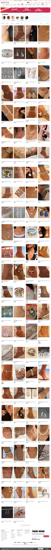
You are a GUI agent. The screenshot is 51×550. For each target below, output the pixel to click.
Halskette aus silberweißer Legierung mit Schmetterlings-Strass (18, 241)
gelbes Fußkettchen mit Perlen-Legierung (5, 381)
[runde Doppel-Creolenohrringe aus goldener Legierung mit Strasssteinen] (7, 212)
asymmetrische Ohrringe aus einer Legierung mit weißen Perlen (31, 42)
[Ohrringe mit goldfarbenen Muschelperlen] (31, 172)
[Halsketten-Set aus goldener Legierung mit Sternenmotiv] (31, 452)
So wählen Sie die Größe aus (4, 534)
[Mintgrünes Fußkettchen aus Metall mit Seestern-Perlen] (44, 331)
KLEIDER (26, 4)
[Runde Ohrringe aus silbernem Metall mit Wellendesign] (7, 331)
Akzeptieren (40, 548)
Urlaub (11, 4)
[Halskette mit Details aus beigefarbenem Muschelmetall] (19, 452)
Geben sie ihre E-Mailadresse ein (36, 536)
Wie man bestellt (12, 533)
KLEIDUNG (15, 4)
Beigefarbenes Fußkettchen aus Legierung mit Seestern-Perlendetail (18, 361)
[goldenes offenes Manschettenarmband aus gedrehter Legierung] (7, 352)
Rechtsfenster (26, 533)
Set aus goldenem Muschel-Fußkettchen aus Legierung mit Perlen (31, 422)
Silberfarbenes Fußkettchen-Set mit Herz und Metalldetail (42, 300)
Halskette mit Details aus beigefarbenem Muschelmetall (19, 461)
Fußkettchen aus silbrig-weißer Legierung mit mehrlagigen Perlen (6, 141)
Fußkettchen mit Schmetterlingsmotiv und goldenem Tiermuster (19, 402)
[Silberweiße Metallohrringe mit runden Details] (7, 311)
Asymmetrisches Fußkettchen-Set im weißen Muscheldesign (6, 300)
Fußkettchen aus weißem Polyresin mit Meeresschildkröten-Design (5, 280)
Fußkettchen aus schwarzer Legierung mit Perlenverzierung (18, 280)
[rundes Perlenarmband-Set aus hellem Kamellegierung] (31, 352)
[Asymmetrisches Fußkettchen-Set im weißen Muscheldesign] (7, 291)
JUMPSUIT (34, 4)
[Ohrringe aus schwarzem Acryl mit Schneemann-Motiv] (19, 53)
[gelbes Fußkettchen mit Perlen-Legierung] (7, 372)
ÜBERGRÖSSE (30, 4)
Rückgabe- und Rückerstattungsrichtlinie (5, 532)
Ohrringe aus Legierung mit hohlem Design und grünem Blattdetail (31, 300)
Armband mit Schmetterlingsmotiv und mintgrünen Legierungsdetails (43, 402)
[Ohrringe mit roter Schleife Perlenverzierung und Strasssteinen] (19, 512)
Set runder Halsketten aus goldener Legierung (30, 141)
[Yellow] (2, 383)
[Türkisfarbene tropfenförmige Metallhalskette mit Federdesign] (31, 311)
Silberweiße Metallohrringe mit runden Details (6, 320)
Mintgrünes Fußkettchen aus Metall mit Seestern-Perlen (43, 340)
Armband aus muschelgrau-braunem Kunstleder (43, 501)
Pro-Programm (18, 533)
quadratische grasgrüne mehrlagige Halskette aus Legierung (6, 441)
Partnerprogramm (19, 532)
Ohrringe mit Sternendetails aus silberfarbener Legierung (30, 62)
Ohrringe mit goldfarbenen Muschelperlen (30, 181)
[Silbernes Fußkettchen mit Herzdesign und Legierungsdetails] (19, 311)
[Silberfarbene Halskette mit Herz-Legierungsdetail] (31, 212)
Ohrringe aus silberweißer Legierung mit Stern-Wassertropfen (31, 402)
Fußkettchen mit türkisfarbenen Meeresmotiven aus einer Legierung (6, 461)
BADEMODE (22, 4)
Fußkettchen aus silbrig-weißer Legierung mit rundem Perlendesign (43, 261)
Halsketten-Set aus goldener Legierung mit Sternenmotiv (30, 461)
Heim (2, 6)
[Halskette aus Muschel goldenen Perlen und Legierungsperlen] (19, 492)
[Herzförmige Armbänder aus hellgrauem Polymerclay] (7, 53)
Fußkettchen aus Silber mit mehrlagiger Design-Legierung (43, 181)
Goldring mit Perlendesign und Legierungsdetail (18, 381)
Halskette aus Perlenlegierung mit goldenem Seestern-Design (7, 501)
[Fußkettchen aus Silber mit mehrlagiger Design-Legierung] (44, 172)
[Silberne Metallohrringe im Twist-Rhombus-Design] (7, 33)
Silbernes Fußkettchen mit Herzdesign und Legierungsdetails (18, 320)
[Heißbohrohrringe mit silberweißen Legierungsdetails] (19, 212)
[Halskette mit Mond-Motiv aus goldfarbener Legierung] (44, 33)
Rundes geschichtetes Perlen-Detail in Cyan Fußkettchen (42, 121)
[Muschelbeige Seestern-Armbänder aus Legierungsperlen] (31, 152)
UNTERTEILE (38, 4)
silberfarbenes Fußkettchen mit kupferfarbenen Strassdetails (31, 481)
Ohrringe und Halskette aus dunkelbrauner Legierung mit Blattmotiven (19, 441)
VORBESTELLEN (7, 4)
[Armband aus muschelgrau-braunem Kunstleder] (44, 492)
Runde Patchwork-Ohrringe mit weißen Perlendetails (43, 141)
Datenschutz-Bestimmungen (28, 532)
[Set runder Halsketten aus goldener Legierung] (31, 132)
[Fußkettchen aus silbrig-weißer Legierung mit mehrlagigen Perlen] (7, 132)
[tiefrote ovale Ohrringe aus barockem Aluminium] (7, 512)
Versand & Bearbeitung (3, 533)
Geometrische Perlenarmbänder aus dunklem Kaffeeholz (18, 300)
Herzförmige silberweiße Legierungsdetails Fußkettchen (42, 381)
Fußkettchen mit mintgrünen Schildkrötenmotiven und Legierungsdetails (43, 161)
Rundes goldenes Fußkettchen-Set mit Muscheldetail (19, 340)
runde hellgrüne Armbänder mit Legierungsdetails (6, 121)
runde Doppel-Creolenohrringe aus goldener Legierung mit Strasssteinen (7, 221)
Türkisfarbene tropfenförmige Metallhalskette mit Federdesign (31, 320)
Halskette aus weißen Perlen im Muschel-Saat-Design (43, 441)
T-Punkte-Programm (13, 534)
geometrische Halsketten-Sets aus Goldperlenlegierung (31, 441)
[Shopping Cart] (49, 2)
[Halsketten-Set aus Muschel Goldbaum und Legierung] (19, 472)
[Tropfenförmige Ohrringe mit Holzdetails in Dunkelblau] (44, 212)
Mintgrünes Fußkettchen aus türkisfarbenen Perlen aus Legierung (43, 82)
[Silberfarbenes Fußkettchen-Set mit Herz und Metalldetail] (44, 291)
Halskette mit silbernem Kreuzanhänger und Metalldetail (30, 261)
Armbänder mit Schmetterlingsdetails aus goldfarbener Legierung (19, 161)
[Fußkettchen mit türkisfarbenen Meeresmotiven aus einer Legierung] (7, 452)
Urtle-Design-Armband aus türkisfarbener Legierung (6, 161)
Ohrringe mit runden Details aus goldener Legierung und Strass (31, 82)
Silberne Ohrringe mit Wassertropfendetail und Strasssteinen (6, 261)
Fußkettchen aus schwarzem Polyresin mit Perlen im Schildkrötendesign (43, 320)
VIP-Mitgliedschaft (13, 535)
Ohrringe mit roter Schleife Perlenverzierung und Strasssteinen (19, 521)
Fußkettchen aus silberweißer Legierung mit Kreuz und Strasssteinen (7, 102)
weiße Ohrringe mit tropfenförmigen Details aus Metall (19, 421)
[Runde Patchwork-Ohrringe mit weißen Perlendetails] (44, 132)
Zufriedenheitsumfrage (19, 535)
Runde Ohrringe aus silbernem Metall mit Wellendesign (7, 340)
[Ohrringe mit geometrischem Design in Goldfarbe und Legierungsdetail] (44, 472)
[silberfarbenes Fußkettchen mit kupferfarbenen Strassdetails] (31, 472)
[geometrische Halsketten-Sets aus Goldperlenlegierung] (31, 432)
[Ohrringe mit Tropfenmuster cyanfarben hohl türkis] (44, 452)
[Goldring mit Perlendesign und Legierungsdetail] (19, 372)
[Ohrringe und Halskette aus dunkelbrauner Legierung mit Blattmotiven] (19, 432)
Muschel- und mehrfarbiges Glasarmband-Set (6, 181)
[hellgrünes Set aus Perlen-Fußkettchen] (44, 53)
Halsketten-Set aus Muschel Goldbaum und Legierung (19, 481)
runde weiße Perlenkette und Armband (42, 101)
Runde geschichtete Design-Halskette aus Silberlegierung (18, 141)
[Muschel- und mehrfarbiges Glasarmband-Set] (7, 172)
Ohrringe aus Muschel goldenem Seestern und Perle (19, 121)
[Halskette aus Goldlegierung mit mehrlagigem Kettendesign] (7, 472)
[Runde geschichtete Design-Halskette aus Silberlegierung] (19, 132)
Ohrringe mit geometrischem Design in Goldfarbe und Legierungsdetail (43, 481)
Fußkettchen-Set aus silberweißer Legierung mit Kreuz (43, 280)
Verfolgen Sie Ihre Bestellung (4, 535)
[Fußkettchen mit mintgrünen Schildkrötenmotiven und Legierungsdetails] (44, 152)
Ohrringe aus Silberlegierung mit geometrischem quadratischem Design (43, 361)
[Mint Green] (3, 383)
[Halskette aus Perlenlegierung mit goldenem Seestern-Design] (7, 492)
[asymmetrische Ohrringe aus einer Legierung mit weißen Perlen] (31, 33)
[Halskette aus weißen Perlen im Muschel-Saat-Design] (44, 432)
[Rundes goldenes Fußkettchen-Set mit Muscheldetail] (19, 331)
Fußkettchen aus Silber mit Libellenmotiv (30, 501)
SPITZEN (18, 4)
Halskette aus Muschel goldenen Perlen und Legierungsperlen (18, 501)
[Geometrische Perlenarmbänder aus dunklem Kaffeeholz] (19, 291)
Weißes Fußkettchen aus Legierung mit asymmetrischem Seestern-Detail (30, 280)
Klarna (11, 532)
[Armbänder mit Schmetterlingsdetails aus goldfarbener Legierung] (19, 152)
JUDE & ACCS (42, 4)
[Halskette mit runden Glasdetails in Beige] (31, 192)
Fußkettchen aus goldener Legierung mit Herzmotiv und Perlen (19, 42)
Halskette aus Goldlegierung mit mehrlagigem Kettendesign (6, 481)
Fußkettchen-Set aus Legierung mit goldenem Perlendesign (30, 120)
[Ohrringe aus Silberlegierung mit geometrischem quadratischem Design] (44, 352)
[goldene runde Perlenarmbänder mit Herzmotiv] (19, 192)
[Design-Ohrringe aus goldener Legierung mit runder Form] (31, 331)
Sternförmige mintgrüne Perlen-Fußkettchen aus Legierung (6, 201)
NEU (3, 4)
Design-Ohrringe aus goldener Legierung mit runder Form (31, 340)
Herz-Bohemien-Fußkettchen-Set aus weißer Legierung (19, 101)
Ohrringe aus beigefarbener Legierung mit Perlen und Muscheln (43, 241)
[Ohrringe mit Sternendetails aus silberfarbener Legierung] (31, 53)
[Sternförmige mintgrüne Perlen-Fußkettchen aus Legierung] (7, 192)
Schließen (47, 548)
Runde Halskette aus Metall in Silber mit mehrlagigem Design (6, 241)
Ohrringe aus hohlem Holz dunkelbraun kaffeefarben (31, 101)
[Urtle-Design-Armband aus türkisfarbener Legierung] (7, 152)
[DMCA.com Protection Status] (25, 543)
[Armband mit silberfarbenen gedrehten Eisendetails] (44, 192)
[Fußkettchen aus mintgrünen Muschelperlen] (19, 172)
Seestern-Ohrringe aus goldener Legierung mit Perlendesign (6, 422)
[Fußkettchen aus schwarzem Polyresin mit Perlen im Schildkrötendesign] (44, 311)
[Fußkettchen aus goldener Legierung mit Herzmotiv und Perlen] (19, 33)
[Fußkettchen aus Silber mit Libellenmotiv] (31, 492)
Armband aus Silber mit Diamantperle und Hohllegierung (30, 381)
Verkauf (46, 4)
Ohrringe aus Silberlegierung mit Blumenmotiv (43, 421)
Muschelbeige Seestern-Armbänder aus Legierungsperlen (30, 161)
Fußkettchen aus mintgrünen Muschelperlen (18, 181)
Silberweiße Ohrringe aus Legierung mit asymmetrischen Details (18, 82)
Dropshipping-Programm (19, 534)
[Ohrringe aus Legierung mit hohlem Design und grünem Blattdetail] (31, 291)
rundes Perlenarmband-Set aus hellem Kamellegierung (31, 361)
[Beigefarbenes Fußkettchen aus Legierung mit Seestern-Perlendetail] (19, 352)
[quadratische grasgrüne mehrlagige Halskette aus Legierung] (7, 432)
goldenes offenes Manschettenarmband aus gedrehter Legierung (7, 361)
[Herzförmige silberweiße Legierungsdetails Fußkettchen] (44, 372)
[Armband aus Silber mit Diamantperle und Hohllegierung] (31, 372)
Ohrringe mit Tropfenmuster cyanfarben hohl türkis (43, 461)
